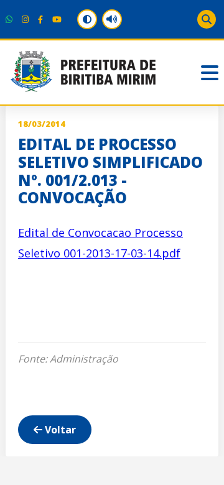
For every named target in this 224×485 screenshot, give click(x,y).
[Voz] (112, 19)
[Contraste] (87, 19)
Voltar (59, 429)
